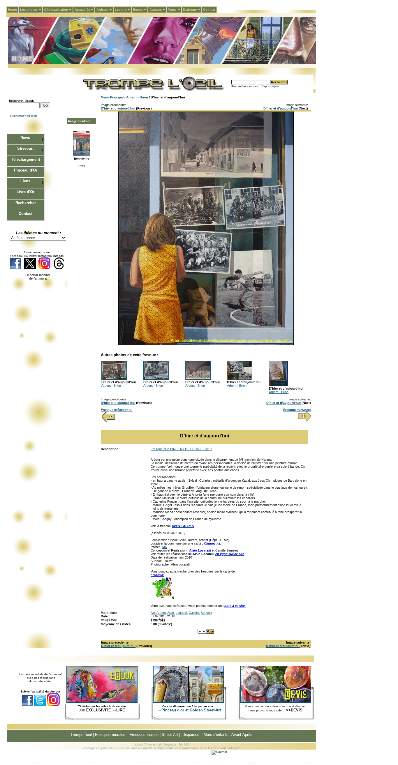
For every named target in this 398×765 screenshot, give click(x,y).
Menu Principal (112, 97)
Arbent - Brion (137, 97)
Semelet (206, 612)
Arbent (161, 612)
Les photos (31, 9)
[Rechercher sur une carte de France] (162, 598)
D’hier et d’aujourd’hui (118, 108)
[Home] (162, 62)
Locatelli (181, 612)
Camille (194, 612)
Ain (153, 612)
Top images (270, 86)
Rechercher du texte (24, 115)
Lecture (123, 9)
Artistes (104, 9)
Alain (170, 612)
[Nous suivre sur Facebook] (15, 268)
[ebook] (102, 701)
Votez (174, 9)
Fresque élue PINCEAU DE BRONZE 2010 (181, 449)
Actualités (85, 9)
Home (12, 9)
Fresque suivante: (297, 409)
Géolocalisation (58, 9)
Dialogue (192, 9)
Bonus (140, 9)
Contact (209, 9)
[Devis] (275, 701)
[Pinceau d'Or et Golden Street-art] (188, 701)
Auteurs (157, 9)
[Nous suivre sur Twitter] (30, 268)
